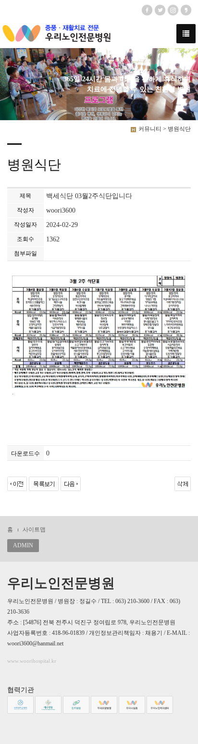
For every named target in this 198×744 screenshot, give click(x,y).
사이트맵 (34, 529)
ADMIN (23, 545)
